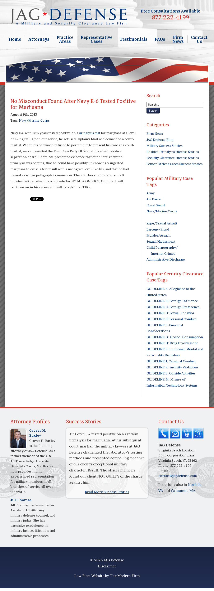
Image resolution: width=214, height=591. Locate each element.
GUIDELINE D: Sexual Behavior (170, 313)
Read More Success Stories (107, 492)
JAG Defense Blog (159, 140)
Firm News (178, 39)
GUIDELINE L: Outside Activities (170, 373)
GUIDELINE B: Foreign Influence (172, 301)
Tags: (14, 120)
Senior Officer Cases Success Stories (174, 164)
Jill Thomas (21, 500)
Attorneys (38, 39)
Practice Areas (65, 39)
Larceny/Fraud (157, 229)
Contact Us (199, 39)
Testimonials (133, 39)
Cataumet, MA (183, 490)
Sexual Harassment (160, 241)
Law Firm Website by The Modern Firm (107, 575)
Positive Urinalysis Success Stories (172, 152)
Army (150, 193)
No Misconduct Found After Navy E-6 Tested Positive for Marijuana (73, 104)
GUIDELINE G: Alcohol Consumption (174, 337)
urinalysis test (89, 133)
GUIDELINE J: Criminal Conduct (171, 361)
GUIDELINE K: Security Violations (172, 367)
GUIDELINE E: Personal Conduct (171, 319)
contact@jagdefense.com (177, 476)
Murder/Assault (158, 235)
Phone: (164, 466)
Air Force (153, 199)
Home (15, 39)
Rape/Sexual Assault (161, 223)
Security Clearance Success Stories (172, 158)
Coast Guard (155, 205)
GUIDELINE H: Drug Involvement (172, 343)
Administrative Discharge (165, 259)
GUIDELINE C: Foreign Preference (173, 307)
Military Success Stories (164, 146)
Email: (163, 471)
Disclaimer (107, 566)
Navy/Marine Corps (34, 120)
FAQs (160, 39)
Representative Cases (96, 39)
